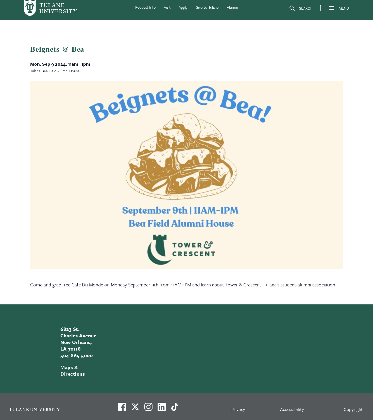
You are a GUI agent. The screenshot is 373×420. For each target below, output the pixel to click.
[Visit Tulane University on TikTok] (175, 409)
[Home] (50, 8)
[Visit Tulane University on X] (135, 409)
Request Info (145, 7)
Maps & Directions (72, 370)
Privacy (238, 409)
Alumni (232, 7)
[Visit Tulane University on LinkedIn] (162, 409)
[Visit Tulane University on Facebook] (122, 409)
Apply (183, 7)
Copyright (353, 409)
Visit (167, 7)
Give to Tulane (207, 7)
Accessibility (292, 409)
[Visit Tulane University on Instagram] (148, 409)
